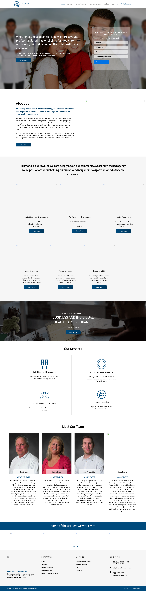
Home (63, 4)
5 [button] (75, 546)
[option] (16, 537)
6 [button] (77, 546)
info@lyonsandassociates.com (121, 568)
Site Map (125, 588)
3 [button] (72, 546)
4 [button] (74, 546)
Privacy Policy (136, 588)
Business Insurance (95, 4)
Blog (77, 567)
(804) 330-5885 (127, 4)
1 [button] (68, 546)
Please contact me (102, 62)
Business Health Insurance (83, 561)
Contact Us (79, 570)
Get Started (23, 144)
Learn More (23, 60)
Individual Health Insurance (49, 573)
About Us (69, 4)
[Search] (117, 4)
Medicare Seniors (109, 4)
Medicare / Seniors (81, 564)
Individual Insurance (80, 4)
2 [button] (70, 546)
